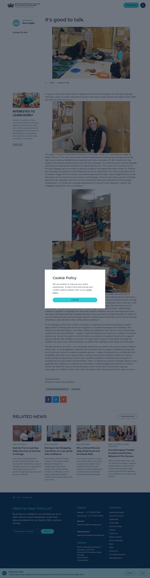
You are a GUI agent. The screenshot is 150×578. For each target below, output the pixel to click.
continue (75, 300)
